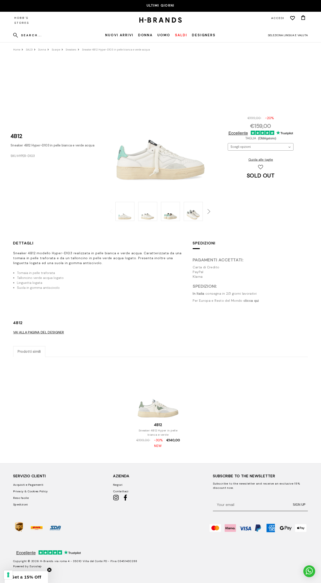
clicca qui (251, 300)
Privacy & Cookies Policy (30, 491)
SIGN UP (299, 504)
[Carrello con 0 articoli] (303, 18)
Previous (109, 208)
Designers (204, 35)
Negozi (117, 485)
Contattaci (121, 491)
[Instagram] (116, 499)
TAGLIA (260, 138)
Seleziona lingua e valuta (288, 35)
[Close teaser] (49, 569)
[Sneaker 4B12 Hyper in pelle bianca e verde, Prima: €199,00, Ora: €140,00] (158, 391)
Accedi (277, 18)
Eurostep (36, 566)
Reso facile (21, 498)
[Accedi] (292, 18)
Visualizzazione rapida (158, 414)
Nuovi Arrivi (119, 35)
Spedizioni (204, 243)
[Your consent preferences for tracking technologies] (8, 574)
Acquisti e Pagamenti (28, 485)
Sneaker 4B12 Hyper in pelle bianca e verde (158, 433)
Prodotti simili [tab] (29, 351)
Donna (145, 35)
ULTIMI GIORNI (161, 5)
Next (205, 208)
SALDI (181, 35)
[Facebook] (125, 499)
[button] (26, 577)
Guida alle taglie (260, 159)
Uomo (163, 35)
